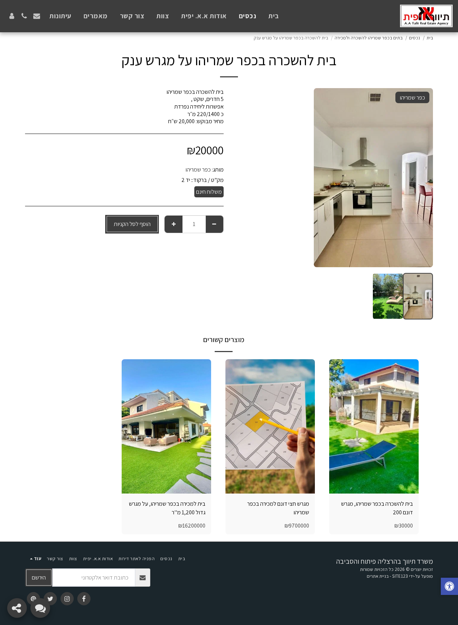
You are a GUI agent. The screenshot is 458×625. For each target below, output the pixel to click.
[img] (374, 426)
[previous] (421, 178)
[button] (37, 16)
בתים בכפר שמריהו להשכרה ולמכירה (369, 38)
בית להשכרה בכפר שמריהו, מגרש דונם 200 (377, 508)
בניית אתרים (378, 576)
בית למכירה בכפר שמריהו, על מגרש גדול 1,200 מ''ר (167, 508)
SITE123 (400, 576)
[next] (325, 178)
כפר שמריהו (198, 169)
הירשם (39, 577)
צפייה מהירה (374, 485)
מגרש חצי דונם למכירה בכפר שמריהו (278, 508)
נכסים (414, 38)
